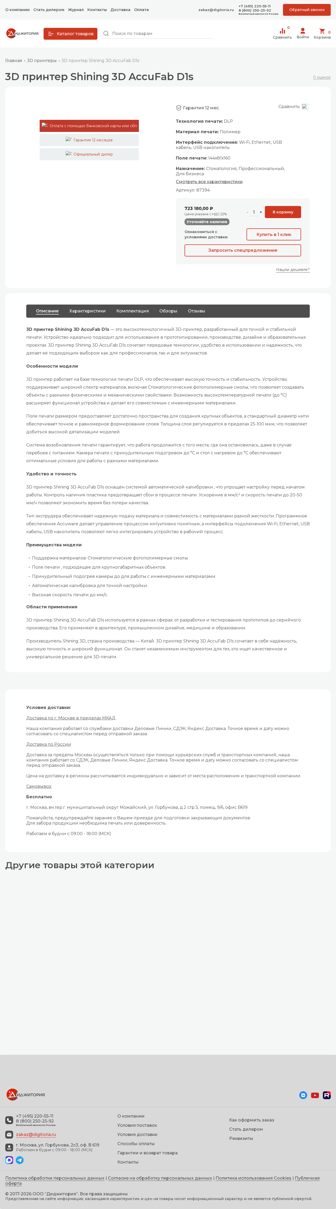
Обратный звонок (307, 9)
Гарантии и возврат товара (147, 1152)
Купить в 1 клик (273, 234)
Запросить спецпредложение (242, 250)
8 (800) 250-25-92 (255, 10)
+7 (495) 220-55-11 (255, 6)
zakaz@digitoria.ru (216, 10)
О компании (17, 9)
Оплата (141, 9)
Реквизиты (241, 1138)
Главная (13, 60)
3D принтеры (42, 60)
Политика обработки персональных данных (54, 1178)
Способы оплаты (136, 1143)
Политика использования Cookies (253, 1178)
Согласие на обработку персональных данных (160, 1178)
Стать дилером (48, 9)
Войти (303, 37)
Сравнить (282, 34)
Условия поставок (137, 1125)
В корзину (283, 212)
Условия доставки (137, 1134)
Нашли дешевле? (293, 269)
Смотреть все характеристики (209, 181)
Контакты (97, 9)
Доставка (120, 9)
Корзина (322, 35)
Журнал (76, 9)
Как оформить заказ (251, 1120)
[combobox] (157, 34)
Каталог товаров (75, 33)
